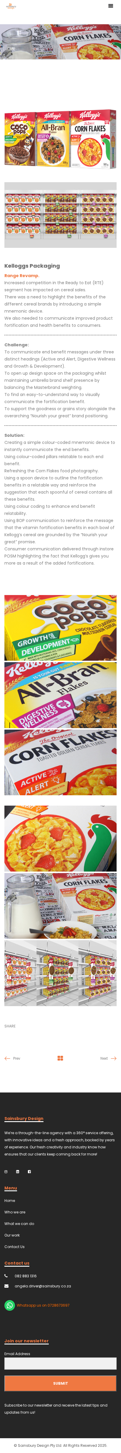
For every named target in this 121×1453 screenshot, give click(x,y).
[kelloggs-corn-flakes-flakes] (60, 839)
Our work (12, 1235)
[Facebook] (29, 1171)
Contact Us (14, 1246)
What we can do (19, 1223)
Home (9, 1200)
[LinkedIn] (17, 1171)
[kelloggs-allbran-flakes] (60, 695)
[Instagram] (5, 1171)
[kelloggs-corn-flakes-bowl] (60, 906)
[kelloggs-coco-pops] (60, 628)
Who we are (14, 1212)
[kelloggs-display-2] (60, 973)
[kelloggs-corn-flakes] (60, 763)
